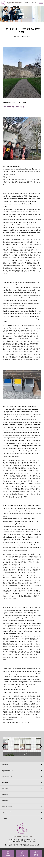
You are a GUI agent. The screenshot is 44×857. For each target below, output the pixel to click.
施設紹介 (5, 782)
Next (40, 746)
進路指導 (5, 788)
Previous (3, 746)
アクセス (34, 2)
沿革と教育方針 (7, 776)
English (4, 818)
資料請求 (28, 2)
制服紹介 (5, 794)
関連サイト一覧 (7, 806)
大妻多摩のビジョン (8, 771)
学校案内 (5, 765)
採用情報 (5, 800)
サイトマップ (6, 812)
